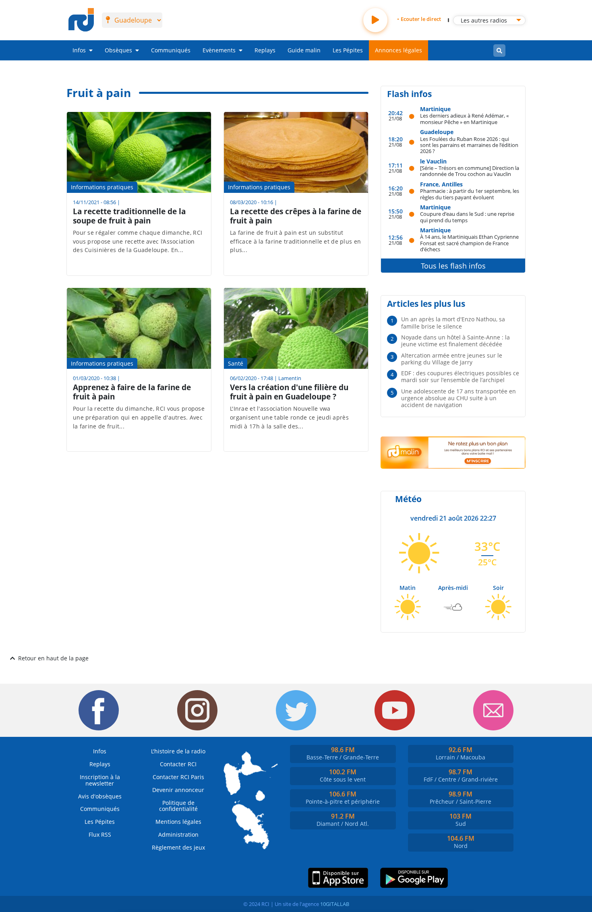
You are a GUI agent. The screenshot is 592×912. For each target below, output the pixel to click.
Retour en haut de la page (53, 658)
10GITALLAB (334, 904)
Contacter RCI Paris (178, 777)
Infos (79, 50)
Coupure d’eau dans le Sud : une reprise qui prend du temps (467, 216)
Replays (265, 50)
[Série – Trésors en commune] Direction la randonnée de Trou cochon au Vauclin (469, 171)
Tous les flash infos (453, 266)
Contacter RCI (178, 764)
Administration (178, 834)
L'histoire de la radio (178, 751)
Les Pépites (348, 50)
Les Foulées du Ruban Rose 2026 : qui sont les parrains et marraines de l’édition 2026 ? (469, 145)
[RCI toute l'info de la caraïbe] (81, 20)
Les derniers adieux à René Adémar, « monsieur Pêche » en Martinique (464, 118)
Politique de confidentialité (178, 806)
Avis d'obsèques (100, 796)
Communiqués (170, 50)
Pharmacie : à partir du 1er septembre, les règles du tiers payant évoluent (469, 194)
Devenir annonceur (178, 790)
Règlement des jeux (178, 847)
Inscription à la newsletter (100, 780)
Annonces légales (398, 50)
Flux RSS (100, 834)
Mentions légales (178, 821)
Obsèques (118, 50)
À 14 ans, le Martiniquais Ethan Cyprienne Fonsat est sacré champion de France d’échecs (469, 242)
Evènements (219, 50)
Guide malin (304, 50)
